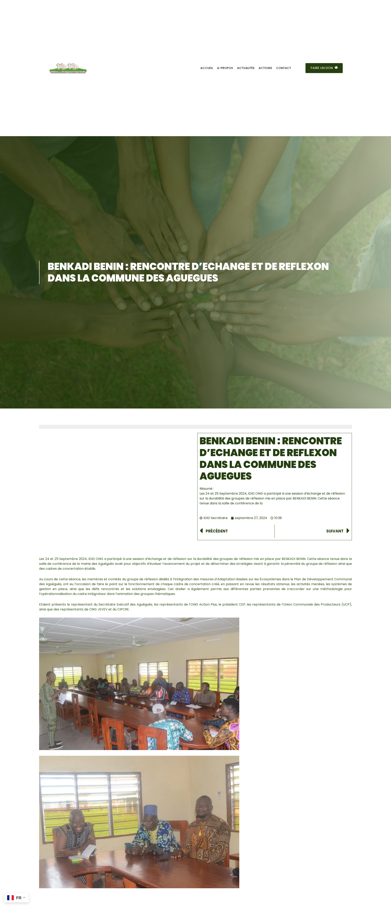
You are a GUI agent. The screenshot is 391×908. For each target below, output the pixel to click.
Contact (283, 68)
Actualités (246, 68)
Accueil (206, 68)
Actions (265, 68)
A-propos (225, 68)
